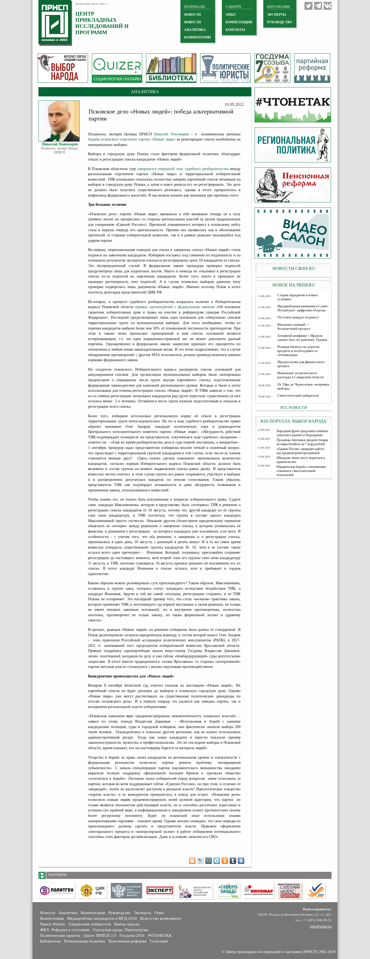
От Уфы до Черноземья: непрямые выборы (303, 386)
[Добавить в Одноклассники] (225, 860)
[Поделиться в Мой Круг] (216, 860)
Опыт (159, 913)
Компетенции (52, 918)
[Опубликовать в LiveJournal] (200, 860)
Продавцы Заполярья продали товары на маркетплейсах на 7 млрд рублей (302, 442)
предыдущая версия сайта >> (92, 3)
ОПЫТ (231, 15)
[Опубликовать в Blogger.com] (192, 860)
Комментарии (93, 913)
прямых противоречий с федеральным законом (175, 307)
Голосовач (159, 941)
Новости (47, 913)
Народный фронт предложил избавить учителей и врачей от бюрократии (302, 433)
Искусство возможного (160, 918)
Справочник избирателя (90, 924)
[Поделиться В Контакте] (241, 860)
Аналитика (68, 913)
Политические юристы (60, 935)
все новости (293, 407)
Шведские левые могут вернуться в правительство (301, 460)
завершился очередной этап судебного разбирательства (183, 169)
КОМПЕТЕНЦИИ (239, 22)
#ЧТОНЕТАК (159, 935)
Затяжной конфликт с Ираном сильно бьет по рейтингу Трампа (302, 338)
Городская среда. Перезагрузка (120, 930)
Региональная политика (84, 941)
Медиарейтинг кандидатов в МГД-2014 (102, 918)
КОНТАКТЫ (235, 30)
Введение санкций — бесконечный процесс (294, 327)
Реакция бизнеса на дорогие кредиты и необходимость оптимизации (298, 351)
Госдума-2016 (132, 935)
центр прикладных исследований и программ (102, 23)
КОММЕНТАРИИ (197, 37)
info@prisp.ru (321, 926)
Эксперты (142, 913)
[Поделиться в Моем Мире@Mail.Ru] (208, 860)
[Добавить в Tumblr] (233, 860)
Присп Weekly (52, 924)
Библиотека (50, 941)
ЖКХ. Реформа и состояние (65, 930)
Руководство (279, 22)
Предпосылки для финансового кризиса (301, 364)
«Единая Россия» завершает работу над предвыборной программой (300, 451)
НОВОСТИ (192, 15)
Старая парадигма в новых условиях (297, 297)
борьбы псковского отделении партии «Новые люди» (132, 139)
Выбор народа (126, 924)
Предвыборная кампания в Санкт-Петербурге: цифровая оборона (303, 308)
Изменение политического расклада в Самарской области (300, 375)
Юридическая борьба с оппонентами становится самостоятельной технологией (301, 471)
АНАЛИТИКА (195, 30)
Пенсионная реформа (127, 941)
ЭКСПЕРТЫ (276, 15)
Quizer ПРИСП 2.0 (99, 935)
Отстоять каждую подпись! (298, 317)
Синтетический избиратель (298, 395)
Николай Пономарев (171, 134)
